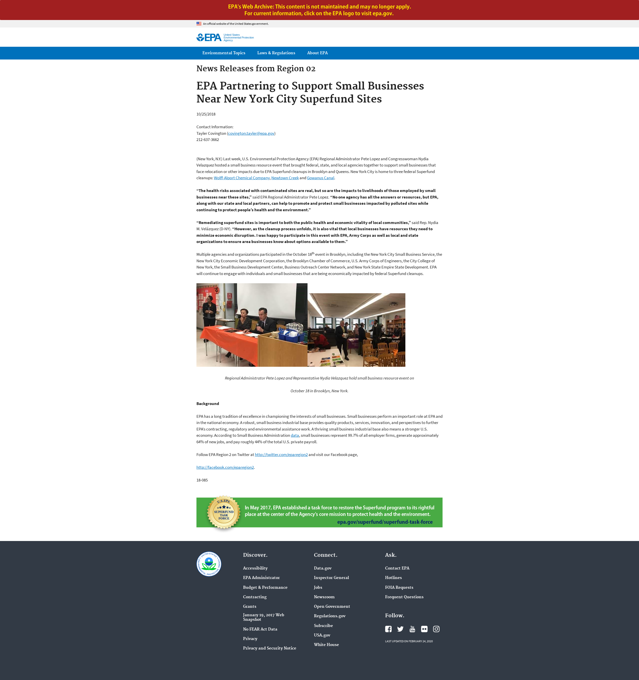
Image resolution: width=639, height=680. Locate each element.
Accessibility (255, 568)
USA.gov (322, 635)
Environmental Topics (223, 53)
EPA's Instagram (436, 629)
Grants (249, 606)
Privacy (250, 639)
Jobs (318, 588)
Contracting (255, 597)
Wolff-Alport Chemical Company (242, 177)
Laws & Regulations (276, 53)
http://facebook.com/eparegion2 (225, 467)
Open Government (332, 606)
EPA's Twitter (400, 629)
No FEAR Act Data (260, 629)
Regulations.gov (329, 616)
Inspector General (331, 578)
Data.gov (322, 568)
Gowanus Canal (320, 177)
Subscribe (323, 626)
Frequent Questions (404, 597)
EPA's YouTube (412, 629)
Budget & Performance (265, 588)
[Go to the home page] (209, 37)
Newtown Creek (285, 177)
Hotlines (393, 578)
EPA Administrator (261, 578)
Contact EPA (397, 568)
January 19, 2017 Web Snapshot (263, 617)
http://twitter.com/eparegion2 (281, 454)
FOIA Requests (399, 588)
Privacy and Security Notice (269, 648)
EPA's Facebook (388, 629)
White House (326, 645)
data (295, 435)
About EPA (317, 53)
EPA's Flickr (424, 629)
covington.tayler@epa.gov (251, 133)
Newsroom (324, 597)
